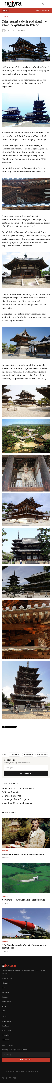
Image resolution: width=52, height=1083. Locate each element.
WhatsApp (43, 754)
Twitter (29, 754)
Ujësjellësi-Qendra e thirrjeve (17, 803)
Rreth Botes (6, 1001)
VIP (3, 1011)
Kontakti (5, 1026)
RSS (14, 1078)
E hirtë (5, 16)
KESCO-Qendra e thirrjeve (15, 799)
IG (6, 1078)
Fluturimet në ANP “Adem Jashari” (19, 788)
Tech (4, 1006)
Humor (5, 997)
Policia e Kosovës (10, 792)
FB (3, 1078)
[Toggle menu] (48, 4)
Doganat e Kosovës (11, 795)
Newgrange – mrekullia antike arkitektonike (23, 899)
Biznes (4, 988)
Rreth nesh (6, 1021)
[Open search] (43, 4)
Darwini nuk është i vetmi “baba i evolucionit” (23, 854)
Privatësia (6, 1035)
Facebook (16, 754)
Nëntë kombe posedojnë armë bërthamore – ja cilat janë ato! (24, 946)
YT (10, 1078)
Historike (5, 992)
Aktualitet (6, 983)
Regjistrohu (26, 774)
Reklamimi (6, 1030)
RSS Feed (5, 1040)
